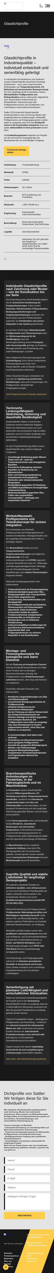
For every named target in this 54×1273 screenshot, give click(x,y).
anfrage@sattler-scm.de (39, 1235)
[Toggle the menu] (47, 5)
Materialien (8, 1258)
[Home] (14, 6)
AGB (29, 1256)
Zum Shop (8, 1266)
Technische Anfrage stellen (16, 151)
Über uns (8, 1261)
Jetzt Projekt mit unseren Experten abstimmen (26, 394)
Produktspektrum (11, 1256)
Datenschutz (32, 1258)
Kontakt (7, 1264)
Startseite (8, 1253)
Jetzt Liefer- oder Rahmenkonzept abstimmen (26, 1059)
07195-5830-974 (35, 1237)
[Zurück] (6, 46)
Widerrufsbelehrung (35, 1253)
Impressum (31, 1261)
